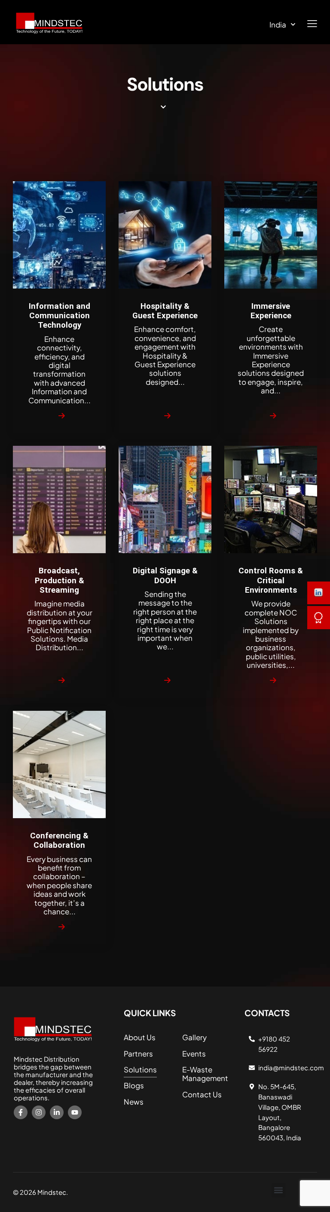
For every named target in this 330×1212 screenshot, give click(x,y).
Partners (138, 1053)
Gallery (194, 1037)
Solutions (140, 1069)
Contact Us (202, 1094)
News (134, 1101)
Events (194, 1053)
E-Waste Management (205, 1074)
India (277, 24)
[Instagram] (39, 1112)
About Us (140, 1037)
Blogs (134, 1085)
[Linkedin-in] (57, 1112)
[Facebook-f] (21, 1112)
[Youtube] (75, 1112)
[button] (279, 1190)
